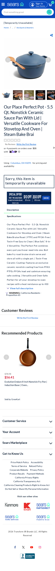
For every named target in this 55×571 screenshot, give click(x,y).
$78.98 (8, 374)
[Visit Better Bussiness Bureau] (27, 556)
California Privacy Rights (27, 477)
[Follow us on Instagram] (40, 547)
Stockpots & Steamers (25, 27)
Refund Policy (35, 466)
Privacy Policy (37, 470)
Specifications (14, 216)
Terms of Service (19, 466)
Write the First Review (26, 144)
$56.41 (9, 377)
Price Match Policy (20, 462)
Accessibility (37, 462)
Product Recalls (17, 473)
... (12, 27)
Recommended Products (22, 333)
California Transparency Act (26, 481)
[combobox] (28, 12)
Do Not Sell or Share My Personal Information (27, 489)
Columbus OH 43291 (21, 163)
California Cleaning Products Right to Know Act (27, 485)
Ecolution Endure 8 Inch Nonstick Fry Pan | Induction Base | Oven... (26, 383)
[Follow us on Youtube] (32, 547)
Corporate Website (19, 469)
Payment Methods (35, 473)
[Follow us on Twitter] (23, 547)
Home (6, 27)
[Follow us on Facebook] (15, 547)
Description (13, 209)
